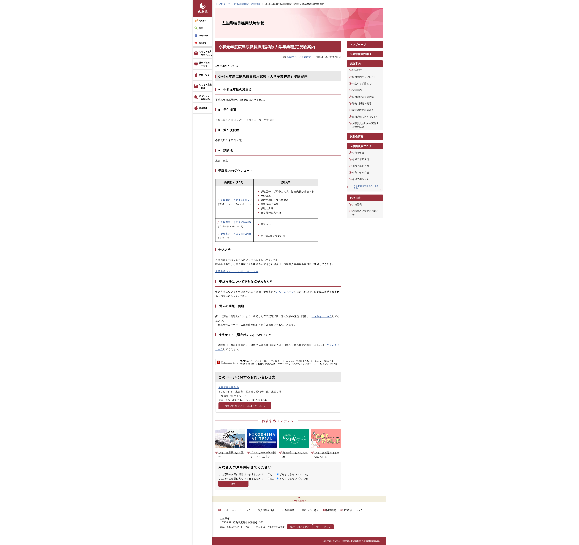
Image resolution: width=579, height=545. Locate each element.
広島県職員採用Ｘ (361, 54)
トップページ (222, 4)
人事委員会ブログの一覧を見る (366, 186)
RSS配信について (352, 510)
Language (203, 35)
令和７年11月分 (360, 166)
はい (272, 474)
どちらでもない (288, 474)
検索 (201, 28)
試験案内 (355, 63)
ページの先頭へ (299, 500)
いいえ (304, 474)
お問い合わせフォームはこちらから (245, 405)
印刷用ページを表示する (300, 57)
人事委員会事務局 (228, 387)
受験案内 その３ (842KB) (235, 233)
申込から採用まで (361, 83)
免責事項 (289, 510)
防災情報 (202, 42)
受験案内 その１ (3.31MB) (236, 200)
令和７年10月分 (360, 172)
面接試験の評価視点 (363, 110)
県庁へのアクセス (300, 526)
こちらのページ (285, 291)
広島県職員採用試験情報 (247, 4)
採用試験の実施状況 (363, 96)
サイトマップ (323, 526)
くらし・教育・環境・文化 (205, 53)
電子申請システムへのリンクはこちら (236, 271)
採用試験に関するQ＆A (364, 116)
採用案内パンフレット (364, 77)
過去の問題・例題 (361, 103)
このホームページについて (235, 510)
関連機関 (331, 510)
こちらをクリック (322, 316)
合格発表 (357, 204)
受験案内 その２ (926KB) (235, 222)
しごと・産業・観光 (205, 86)
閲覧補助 (202, 20)
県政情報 (203, 108)
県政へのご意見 (310, 510)
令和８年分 (358, 152)
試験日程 (357, 70)
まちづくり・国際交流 (204, 97)
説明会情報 (356, 136)
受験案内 (357, 90)
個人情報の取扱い (267, 510)
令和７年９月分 (360, 179)
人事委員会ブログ (361, 146)
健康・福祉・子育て (204, 64)
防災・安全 (204, 75)
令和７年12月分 (360, 159)
